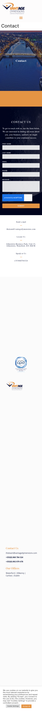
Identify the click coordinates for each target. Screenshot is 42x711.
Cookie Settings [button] (13, 706)
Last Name (6, 153)
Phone (4, 170)
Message (5, 179)
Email (4, 162)
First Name (6, 144)
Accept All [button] (26, 706)
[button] (21, 17)
